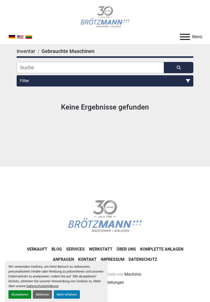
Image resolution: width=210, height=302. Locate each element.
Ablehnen (42, 294)
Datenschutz (143, 259)
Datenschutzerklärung (42, 286)
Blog (56, 249)
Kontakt (87, 259)
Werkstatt (100, 249)
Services (75, 249)
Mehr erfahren (67, 294)
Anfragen (63, 259)
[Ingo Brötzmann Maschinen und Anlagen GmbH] (105, 215)
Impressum (112, 259)
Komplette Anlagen (161, 249)
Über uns (126, 249)
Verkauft (37, 249)
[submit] (178, 67)
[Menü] (185, 37)
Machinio (132, 274)
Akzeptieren (19, 294)
